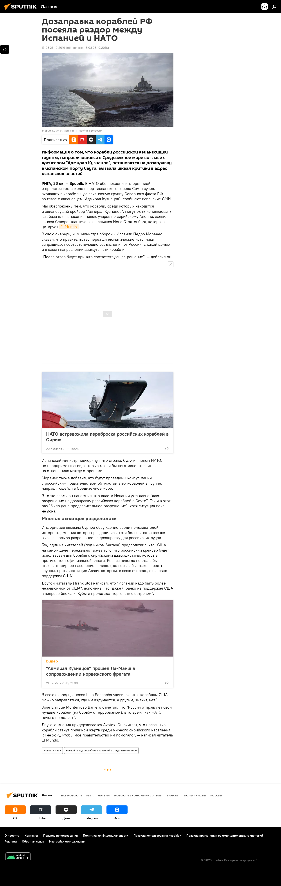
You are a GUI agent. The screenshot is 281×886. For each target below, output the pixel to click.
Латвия (104, 795)
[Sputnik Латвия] (21, 10)
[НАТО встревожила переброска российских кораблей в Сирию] (107, 400)
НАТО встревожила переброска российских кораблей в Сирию (107, 436)
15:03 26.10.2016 (53, 48)
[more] (166, 448)
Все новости (71, 795)
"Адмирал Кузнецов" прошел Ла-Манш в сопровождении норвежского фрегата (90, 671)
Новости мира (52, 750)
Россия (216, 795)
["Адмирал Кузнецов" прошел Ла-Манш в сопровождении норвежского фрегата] (107, 628)
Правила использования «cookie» (157, 835)
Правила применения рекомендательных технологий (224, 835)
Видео (52, 661)
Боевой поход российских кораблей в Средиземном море (101, 750)
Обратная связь (33, 841)
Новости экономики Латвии (138, 795)
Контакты (31, 835)
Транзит (173, 795)
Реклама (11, 841)
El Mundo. (69, 226)
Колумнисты (195, 795)
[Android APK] (18, 857)
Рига (90, 795)
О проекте (12, 835)
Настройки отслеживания (67, 841)
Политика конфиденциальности (105, 835)
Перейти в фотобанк (90, 130)
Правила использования (60, 835)
